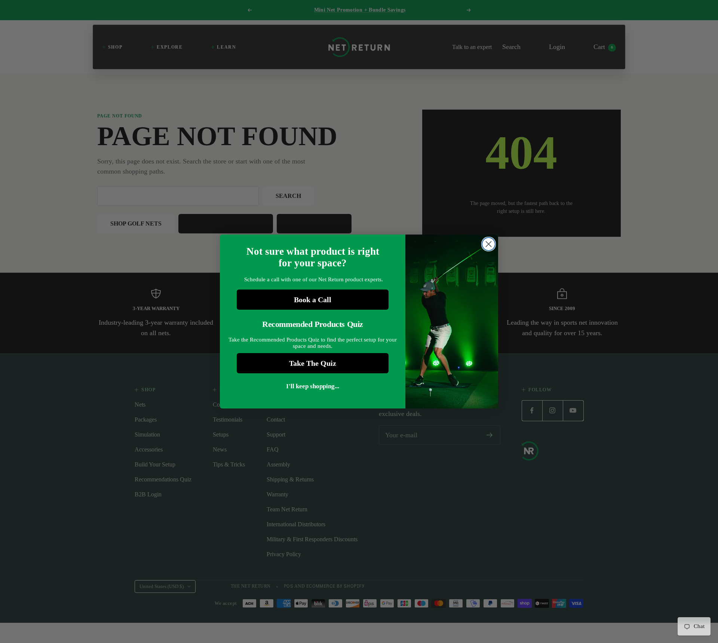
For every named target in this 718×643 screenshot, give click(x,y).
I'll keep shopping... (312, 386)
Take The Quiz (312, 363)
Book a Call (312, 300)
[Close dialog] (488, 244)
